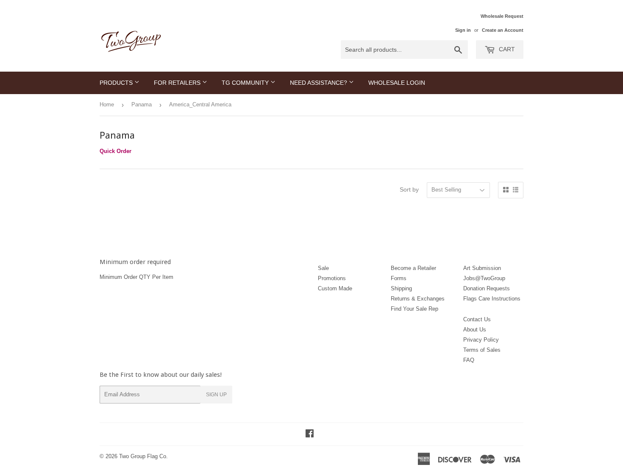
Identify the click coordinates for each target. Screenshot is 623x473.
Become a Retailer (413, 268)
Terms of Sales (482, 350)
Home (107, 104)
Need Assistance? (319, 82)
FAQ (468, 360)
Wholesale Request (502, 16)
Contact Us (477, 319)
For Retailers (178, 82)
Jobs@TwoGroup (484, 278)
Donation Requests (486, 288)
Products (117, 82)
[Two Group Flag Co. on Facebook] (309, 434)
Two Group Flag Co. (143, 456)
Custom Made (335, 288)
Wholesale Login (396, 82)
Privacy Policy (481, 340)
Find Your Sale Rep (414, 309)
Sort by (409, 189)
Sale (323, 268)
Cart (506, 49)
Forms (398, 278)
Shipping (401, 288)
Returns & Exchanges (418, 298)
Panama (141, 104)
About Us (474, 329)
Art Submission (482, 268)
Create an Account (502, 30)
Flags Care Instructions (491, 298)
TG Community (246, 82)
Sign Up (216, 395)
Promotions (332, 278)
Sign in (463, 30)
